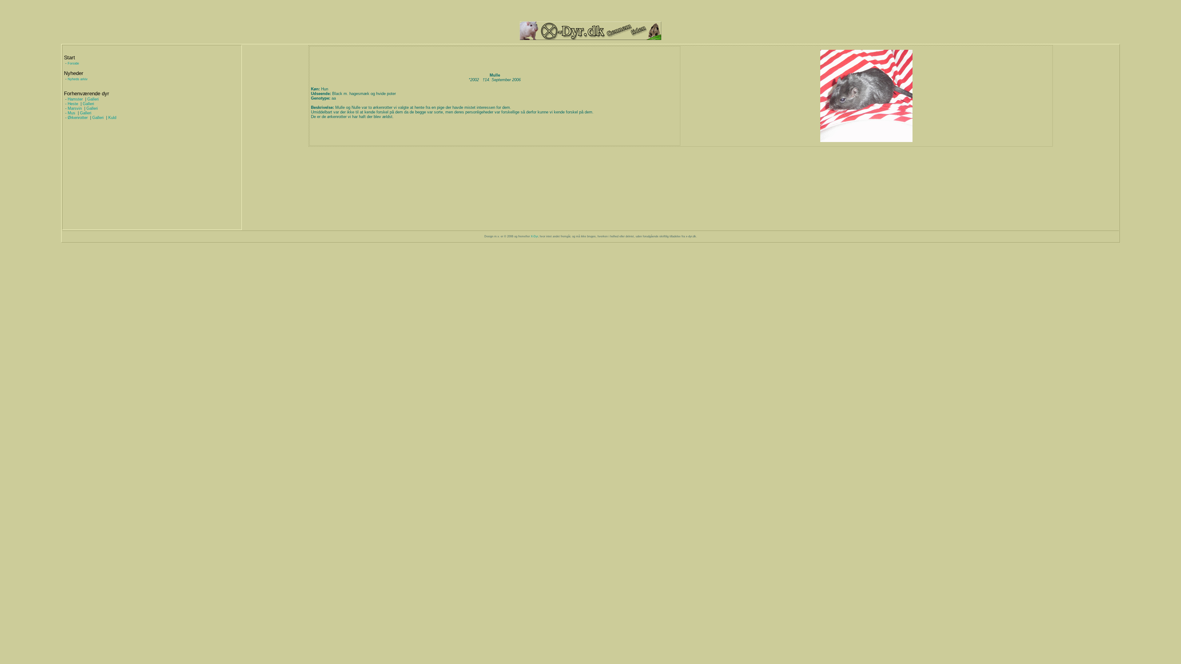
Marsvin (75, 108)
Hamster (75, 99)
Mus (71, 113)
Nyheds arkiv (78, 79)
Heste (73, 103)
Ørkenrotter (78, 117)
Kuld (112, 117)
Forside (73, 63)
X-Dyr (534, 236)
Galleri (93, 99)
